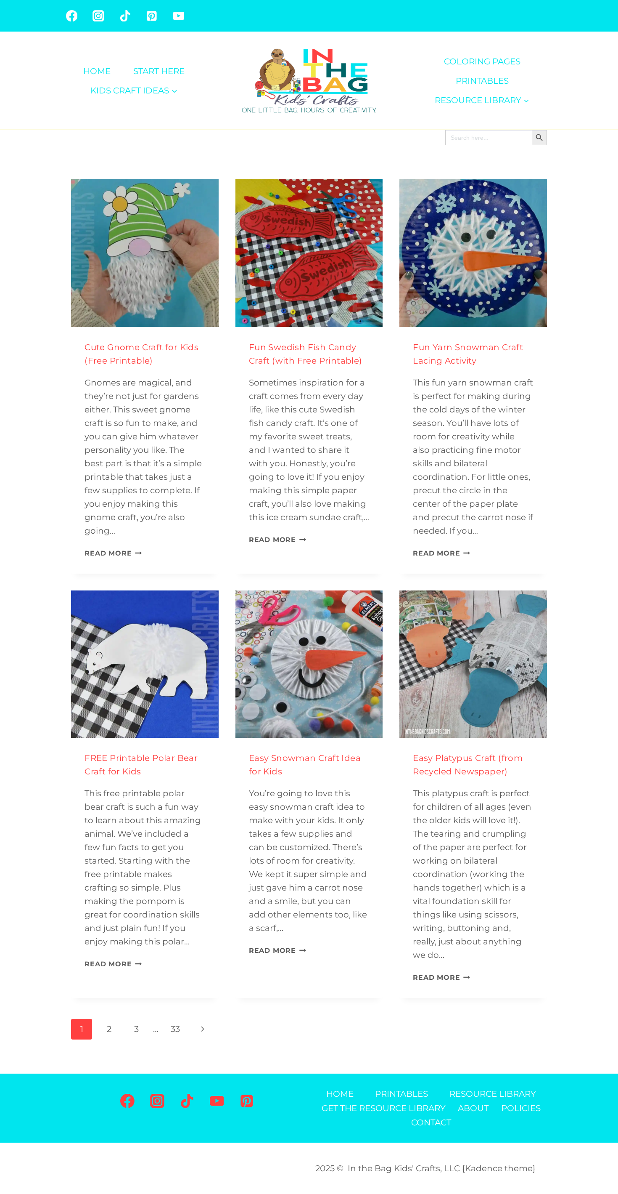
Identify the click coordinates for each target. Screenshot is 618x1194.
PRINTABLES (482, 81)
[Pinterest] (151, 15)
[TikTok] (125, 15)
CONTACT (431, 1122)
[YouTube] (178, 15)
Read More (113, 553)
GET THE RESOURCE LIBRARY (384, 1108)
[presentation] (145, 253)
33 (175, 1029)
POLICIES (521, 1108)
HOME (97, 71)
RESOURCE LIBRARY (492, 1094)
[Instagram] (98, 15)
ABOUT (473, 1108)
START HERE (159, 71)
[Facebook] (71, 15)
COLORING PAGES (482, 61)
